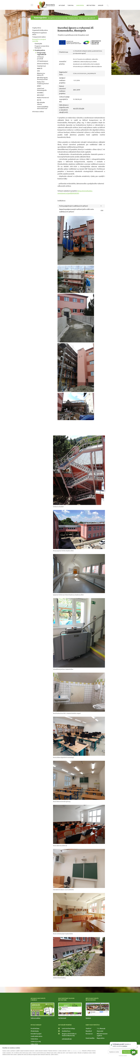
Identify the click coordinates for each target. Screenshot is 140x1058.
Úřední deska (35, 1031)
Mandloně (89, 1031)
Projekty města (73, 18)
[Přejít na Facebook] (97, 1009)
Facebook (88, 1018)
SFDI (38, 71)
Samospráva (80, 5)
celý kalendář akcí (67, 1039)
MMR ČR (39, 68)
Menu (32, 5)
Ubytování (100, 1031)
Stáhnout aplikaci (35, 1018)
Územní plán (38, 43)
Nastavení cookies (123, 1055)
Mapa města (100, 1038)
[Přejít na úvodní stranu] (46, 5)
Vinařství (88, 1028)
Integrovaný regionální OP (87, 18)
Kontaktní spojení (36, 1033)
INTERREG (40, 93)
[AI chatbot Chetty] (133, 1052)
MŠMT (39, 86)
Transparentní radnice (39, 37)
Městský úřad (91, 5)
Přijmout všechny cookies (129, 1052)
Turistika (70, 5)
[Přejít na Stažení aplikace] (42, 1009)
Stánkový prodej (36, 1041)
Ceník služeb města (36, 1036)
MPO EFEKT (40, 95)
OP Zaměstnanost (42, 61)
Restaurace (89, 1033)
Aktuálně (62, 5)
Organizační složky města (40, 30)
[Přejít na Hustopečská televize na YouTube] (70, 1009)
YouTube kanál (62, 1018)
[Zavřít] (137, 1047)
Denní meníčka (90, 1038)
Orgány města (36, 28)
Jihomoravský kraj (42, 63)
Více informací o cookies (75, 1050)
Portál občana (35, 1028)
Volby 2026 (34, 1044)
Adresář (100, 5)
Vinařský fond (41, 66)
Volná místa (34, 1039)
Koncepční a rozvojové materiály (57, 18)
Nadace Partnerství (43, 97)
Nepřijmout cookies (114, 1052)
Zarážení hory (66, 1031)
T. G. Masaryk (101, 1028)
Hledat (107, 5)
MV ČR (39, 100)
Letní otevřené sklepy (68, 1028)
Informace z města (38, 111)
